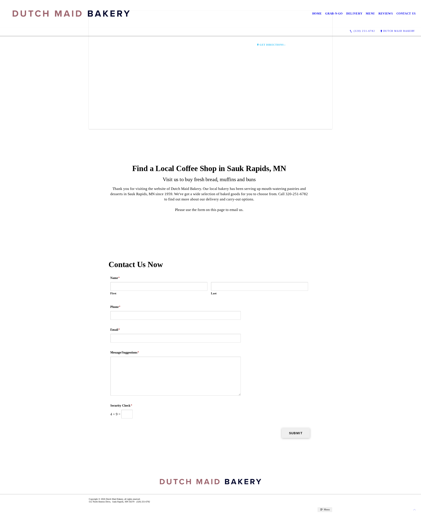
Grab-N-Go (334, 13)
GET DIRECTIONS (272, 45)
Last (213, 293)
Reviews (385, 13)
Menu (370, 13)
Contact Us (406, 13)
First (113, 293)
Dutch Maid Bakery (399, 31)
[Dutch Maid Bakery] (71, 14)
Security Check (121, 405)
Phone (115, 307)
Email (115, 329)
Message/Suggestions (124, 352)
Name (115, 278)
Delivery (354, 13)
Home (317, 13)
